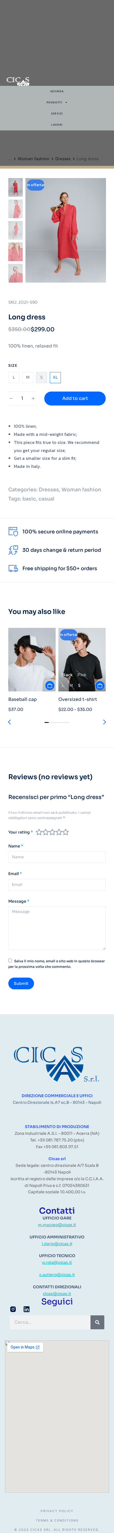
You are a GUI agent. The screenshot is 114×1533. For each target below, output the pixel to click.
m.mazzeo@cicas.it (57, 1224)
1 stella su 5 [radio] (39, 832)
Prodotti (54, 102)
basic (29, 499)
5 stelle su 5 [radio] (65, 832)
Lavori (57, 125)
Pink (82, 674)
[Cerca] (97, 1322)
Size (12, 365)
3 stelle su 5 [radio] (52, 832)
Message (18, 901)
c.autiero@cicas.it (57, 1274)
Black (67, 674)
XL (55, 377)
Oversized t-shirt (77, 699)
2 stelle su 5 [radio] (45, 832)
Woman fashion (81, 490)
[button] (9, 722)
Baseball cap (22, 699)
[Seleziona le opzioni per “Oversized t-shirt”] (99, 685)
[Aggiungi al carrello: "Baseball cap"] (49, 685)
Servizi (57, 113)
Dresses (49, 490)
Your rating (20, 832)
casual (46, 499)
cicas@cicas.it (57, 1293)
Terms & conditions (57, 1520)
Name (15, 846)
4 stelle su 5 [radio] (59, 832)
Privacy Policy (57, 1511)
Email (15, 873)
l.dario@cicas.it (57, 1243)
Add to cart (75, 398)
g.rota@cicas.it (57, 1262)
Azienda (57, 91)
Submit (21, 983)
